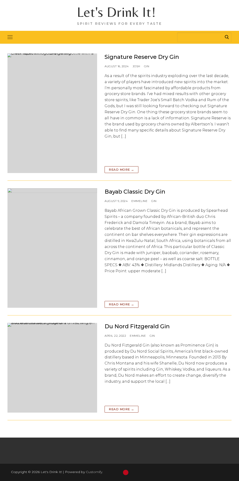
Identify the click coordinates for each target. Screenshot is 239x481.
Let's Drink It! (116, 12)
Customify (94, 472)
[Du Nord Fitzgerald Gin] (52, 368)
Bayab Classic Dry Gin (135, 191)
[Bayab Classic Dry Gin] (52, 248)
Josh (136, 66)
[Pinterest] (125, 472)
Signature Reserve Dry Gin (142, 56)
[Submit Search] (227, 37)
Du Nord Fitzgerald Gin (137, 326)
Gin (146, 66)
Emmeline (139, 201)
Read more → (121, 169)
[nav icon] (10, 37)
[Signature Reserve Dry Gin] (52, 113)
